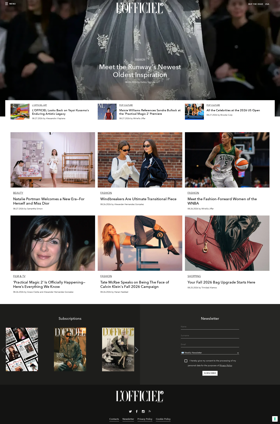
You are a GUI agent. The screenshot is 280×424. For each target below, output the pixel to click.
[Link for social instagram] (143, 412)
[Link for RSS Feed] (149, 411)
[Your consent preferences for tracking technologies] (275, 419)
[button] (137, 350)
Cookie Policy (163, 419)
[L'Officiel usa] (140, 8)
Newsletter (128, 419)
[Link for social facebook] (136, 412)
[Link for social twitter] (130, 412)
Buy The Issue (255, 4)
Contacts (114, 419)
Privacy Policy (226, 365)
